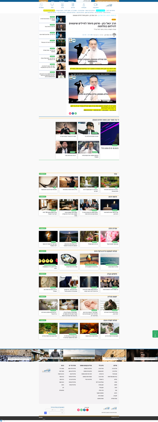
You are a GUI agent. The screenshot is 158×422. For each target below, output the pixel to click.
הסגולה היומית (105, 110)
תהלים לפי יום (72, 366)
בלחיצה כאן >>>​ (111, 71)
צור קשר (52, 1)
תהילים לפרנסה (98, 12)
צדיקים (115, 393)
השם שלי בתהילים (100, 10)
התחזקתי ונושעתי (100, 393)
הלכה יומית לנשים (97, 110)
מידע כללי (101, 366)
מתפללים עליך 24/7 (100, 382)
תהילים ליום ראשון (89, 12)
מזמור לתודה (67, 10)
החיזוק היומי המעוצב (88, 110)
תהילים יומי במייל (88, 379)
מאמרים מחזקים (100, 398)
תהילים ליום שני (80, 12)
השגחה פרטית (101, 396)
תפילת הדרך (114, 371)
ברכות (62, 366)
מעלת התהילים (114, 398)
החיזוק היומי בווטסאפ (88, 371)
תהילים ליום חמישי (52, 12)
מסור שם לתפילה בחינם (49, 10)
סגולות (115, 382)
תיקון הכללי (101, 387)
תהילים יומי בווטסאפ (88, 368)
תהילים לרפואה (106, 12)
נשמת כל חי (74, 10)
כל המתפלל (101, 379)
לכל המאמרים (42, 174)
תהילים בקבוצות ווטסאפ (86, 366)
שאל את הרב (81, 10)
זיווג (63, 387)
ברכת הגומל (62, 377)
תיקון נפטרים (101, 385)
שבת (116, 390)
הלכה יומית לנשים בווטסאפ (87, 374)
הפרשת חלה (61, 390)
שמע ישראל (115, 374)
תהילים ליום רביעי (61, 12)
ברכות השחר (61, 382)
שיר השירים (101, 374)
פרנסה (62, 385)
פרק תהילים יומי (113, 110)
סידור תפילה (101, 390)
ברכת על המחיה (61, 374)
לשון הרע (115, 396)
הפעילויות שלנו (71, 1)
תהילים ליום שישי (72, 385)
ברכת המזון (62, 379)
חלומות (115, 385)
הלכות (116, 387)
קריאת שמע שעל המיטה (112, 377)
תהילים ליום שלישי (71, 12)
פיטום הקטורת (59, 10)
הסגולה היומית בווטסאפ (87, 377)
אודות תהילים (61, 1)
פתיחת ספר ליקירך (110, 10)
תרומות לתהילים (43, 1)
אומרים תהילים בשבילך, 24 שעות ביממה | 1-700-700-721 (107, 1)
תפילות (115, 366)
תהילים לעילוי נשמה (90, 10)
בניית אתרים (44, 419)
